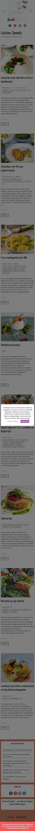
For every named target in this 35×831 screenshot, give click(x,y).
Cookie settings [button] (12, 421)
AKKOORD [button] (25, 421)
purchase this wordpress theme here (17, 828)
